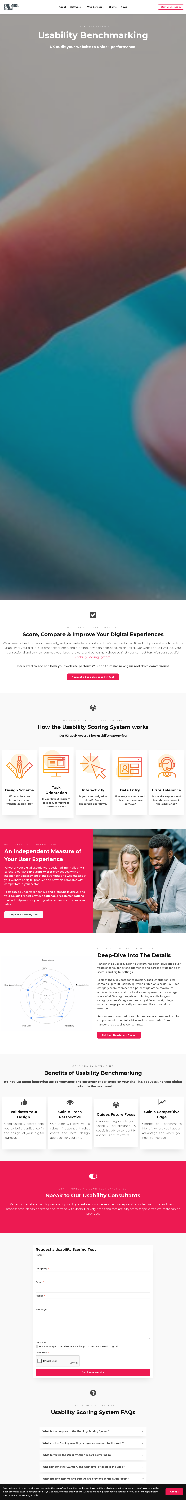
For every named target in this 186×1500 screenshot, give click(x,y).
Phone (40, 1296)
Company (42, 1269)
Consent (41, 1342)
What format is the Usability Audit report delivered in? (76, 1455)
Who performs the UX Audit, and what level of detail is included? (83, 1466)
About (62, 7)
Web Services (95, 7)
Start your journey (171, 7)
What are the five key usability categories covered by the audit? (83, 1443)
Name (40, 1255)
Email (40, 1282)
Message (41, 1309)
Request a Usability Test (24, 914)
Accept (174, 1491)
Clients (113, 7)
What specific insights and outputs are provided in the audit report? (85, 1478)
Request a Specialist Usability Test (93, 677)
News (124, 7)
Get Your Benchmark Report (119, 1035)
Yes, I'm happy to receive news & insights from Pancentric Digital (78, 1346)
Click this (42, 1353)
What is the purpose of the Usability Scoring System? (76, 1431)
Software (75, 7)
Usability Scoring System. (93, 657)
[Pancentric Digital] (11, 7)
